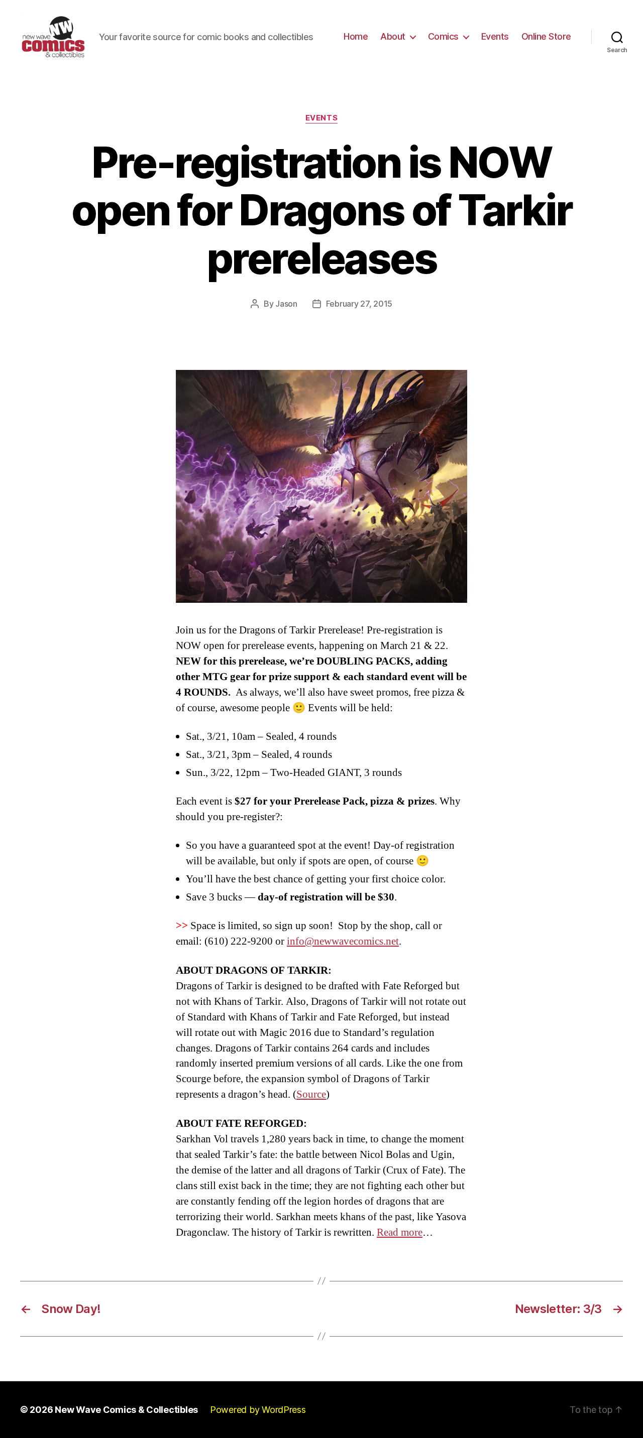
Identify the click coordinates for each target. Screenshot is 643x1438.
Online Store (546, 36)
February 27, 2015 (359, 304)
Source (311, 1094)
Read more (399, 1232)
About (392, 36)
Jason (286, 304)
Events (495, 36)
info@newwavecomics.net (343, 941)
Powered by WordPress (258, 1409)
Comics (443, 36)
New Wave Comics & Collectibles (126, 1409)
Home (356, 36)
